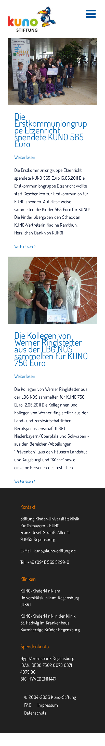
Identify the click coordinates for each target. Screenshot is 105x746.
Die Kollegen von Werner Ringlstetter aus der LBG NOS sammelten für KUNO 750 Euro (51, 348)
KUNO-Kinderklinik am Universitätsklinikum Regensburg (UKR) (49, 597)
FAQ (27, 705)
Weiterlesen (24, 157)
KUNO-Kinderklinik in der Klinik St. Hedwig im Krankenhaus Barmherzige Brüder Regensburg (50, 622)
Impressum (47, 705)
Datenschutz (35, 713)
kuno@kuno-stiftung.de (55, 550)
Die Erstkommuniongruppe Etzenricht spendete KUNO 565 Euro (50, 129)
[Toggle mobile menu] (91, 14)
